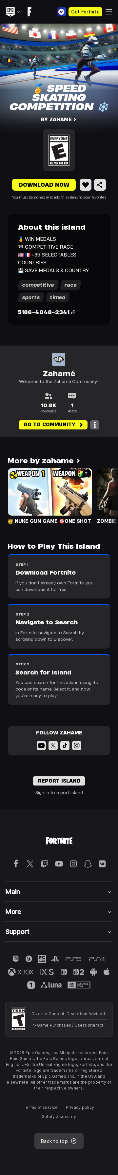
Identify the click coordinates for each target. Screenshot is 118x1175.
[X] (53, 745)
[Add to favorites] (85, 185)
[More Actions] (94, 424)
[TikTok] (64, 745)
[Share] (100, 185)
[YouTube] (41, 745)
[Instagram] (76, 745)
